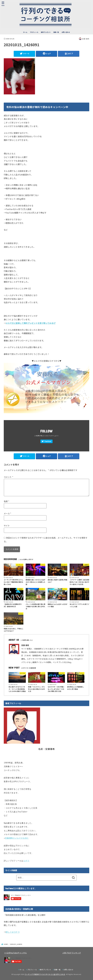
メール (7, 513)
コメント (8, 476)
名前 (6, 501)
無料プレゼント (46, 32)
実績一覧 (56, 32)
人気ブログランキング (71, 952)
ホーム (25, 32)
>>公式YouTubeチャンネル (15, 952)
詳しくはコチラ (13, 932)
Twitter (47, 441)
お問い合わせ (66, 32)
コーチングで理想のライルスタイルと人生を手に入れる (45, 974)
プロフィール (34, 32)
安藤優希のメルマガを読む (17, 838)
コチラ (26, 861)
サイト (7, 525)
